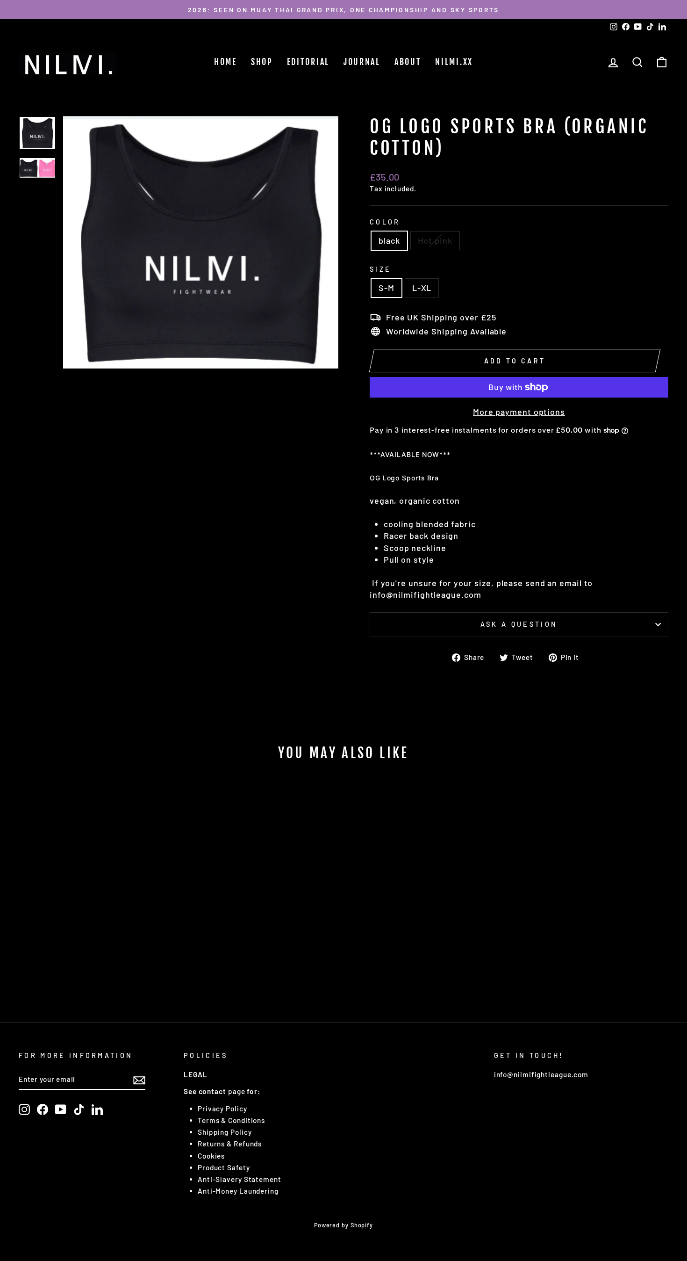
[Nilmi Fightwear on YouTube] (60, 1109)
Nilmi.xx (454, 62)
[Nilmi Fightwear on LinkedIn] (97, 1109)
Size (380, 269)
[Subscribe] (139, 1079)
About (408, 62)
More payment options (519, 411)
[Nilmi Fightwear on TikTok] (79, 1109)
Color (385, 222)
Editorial (308, 62)
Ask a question (519, 624)
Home (225, 62)
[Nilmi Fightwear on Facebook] (42, 1109)
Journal (362, 62)
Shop (262, 62)
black (389, 240)
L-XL (422, 288)
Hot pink (435, 240)
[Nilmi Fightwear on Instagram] (24, 1109)
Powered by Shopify (343, 1225)
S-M (386, 288)
